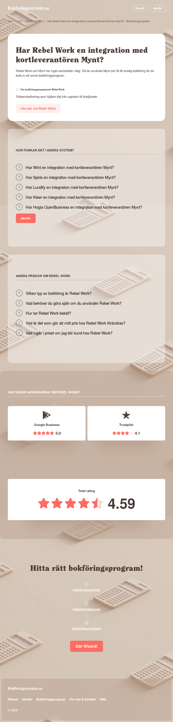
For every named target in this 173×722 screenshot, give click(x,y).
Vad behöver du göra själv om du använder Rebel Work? (74, 303)
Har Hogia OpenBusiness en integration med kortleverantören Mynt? (84, 207)
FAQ (19, 21)
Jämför (157, 8)
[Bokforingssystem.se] (28, 8)
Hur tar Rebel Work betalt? (48, 313)
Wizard (139, 8)
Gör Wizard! (86, 646)
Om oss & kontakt (82, 699)
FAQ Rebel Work (34, 21)
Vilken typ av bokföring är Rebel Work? (59, 293)
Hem (10, 21)
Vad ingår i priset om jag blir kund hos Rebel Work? (69, 333)
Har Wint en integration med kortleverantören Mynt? (70, 167)
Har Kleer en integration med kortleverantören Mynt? (70, 197)
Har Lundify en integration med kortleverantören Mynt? (72, 187)
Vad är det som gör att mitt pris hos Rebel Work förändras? (75, 323)
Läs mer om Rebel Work (38, 108)
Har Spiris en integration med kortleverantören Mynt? (71, 177)
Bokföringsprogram (50, 699)
